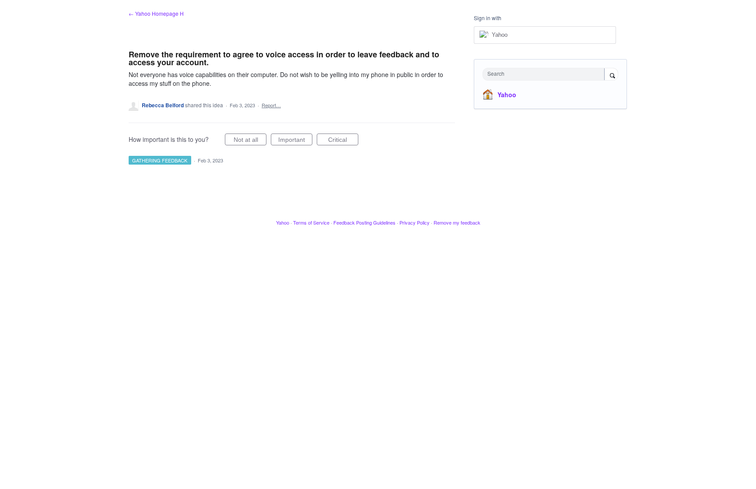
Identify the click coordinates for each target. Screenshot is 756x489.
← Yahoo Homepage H (156, 13)
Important (295, 140)
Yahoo (506, 94)
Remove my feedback (457, 222)
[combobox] (546, 74)
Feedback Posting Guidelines (364, 222)
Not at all (250, 140)
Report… (271, 105)
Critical (343, 140)
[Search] (611, 75)
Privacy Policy (414, 222)
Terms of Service (311, 222)
